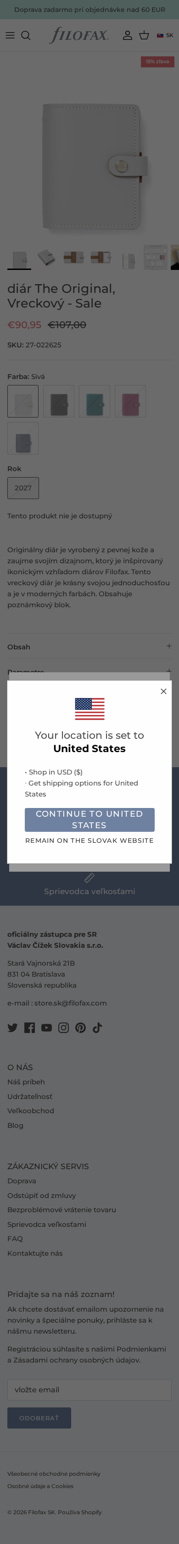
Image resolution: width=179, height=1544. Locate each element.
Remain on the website (89, 840)
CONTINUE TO (90, 819)
